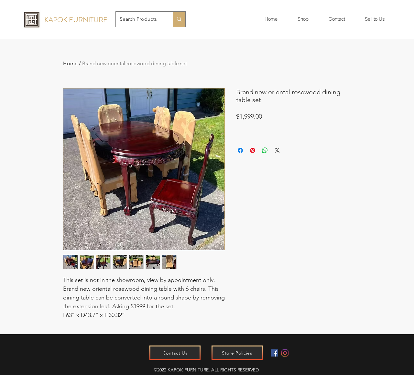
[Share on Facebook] (240, 150)
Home (70, 63)
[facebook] (274, 353)
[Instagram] (285, 353)
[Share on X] (277, 150)
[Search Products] (179, 19)
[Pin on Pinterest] (252, 150)
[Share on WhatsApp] (265, 150)
